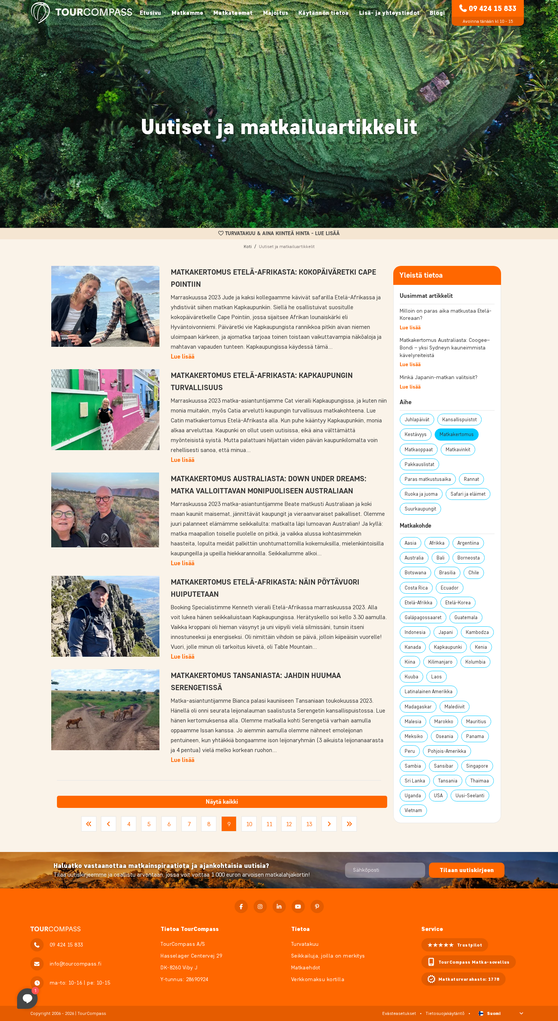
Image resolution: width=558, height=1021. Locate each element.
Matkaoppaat (419, 449)
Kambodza (477, 632)
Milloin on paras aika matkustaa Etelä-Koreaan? (446, 315)
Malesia (413, 721)
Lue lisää (182, 356)
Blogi (437, 12)
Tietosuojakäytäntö (445, 1013)
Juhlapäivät (417, 419)
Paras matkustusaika (428, 479)
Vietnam (413, 810)
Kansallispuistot (459, 419)
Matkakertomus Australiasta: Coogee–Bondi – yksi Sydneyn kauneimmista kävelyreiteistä (445, 347)
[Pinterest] (317, 906)
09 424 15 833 (492, 8)
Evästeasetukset (399, 1013)
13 (309, 824)
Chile (473, 572)
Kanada (413, 647)
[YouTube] (298, 906)
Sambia (413, 766)
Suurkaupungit (420, 509)
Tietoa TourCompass (190, 928)
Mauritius (476, 721)
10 (249, 824)
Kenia (481, 647)
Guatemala (466, 617)
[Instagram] (260, 906)
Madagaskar (418, 707)
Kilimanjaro (440, 662)
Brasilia (447, 572)
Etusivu (150, 12)
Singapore (477, 766)
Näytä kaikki (222, 801)
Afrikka (437, 543)
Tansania (447, 781)
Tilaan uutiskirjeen (467, 870)
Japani (445, 632)
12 (289, 824)
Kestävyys (416, 434)
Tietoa (300, 928)
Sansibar (443, 766)
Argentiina (468, 543)
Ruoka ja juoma (421, 494)
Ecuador (450, 588)
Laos (436, 677)
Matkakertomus (457, 434)
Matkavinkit (458, 449)
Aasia (410, 543)
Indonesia (415, 632)
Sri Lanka (415, 781)
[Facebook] (241, 906)
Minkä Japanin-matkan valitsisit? (439, 377)
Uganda (413, 795)
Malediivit (455, 707)
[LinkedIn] (279, 906)
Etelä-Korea (458, 602)
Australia (414, 558)
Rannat (471, 479)
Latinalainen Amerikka (428, 691)
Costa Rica (416, 588)
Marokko (443, 721)
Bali (441, 558)
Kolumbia (475, 662)
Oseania (444, 736)
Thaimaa (479, 781)
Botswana (415, 572)
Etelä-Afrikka (418, 602)
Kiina (410, 662)
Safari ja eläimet (468, 494)
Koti (248, 246)
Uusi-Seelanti (470, 795)
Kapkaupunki (448, 647)
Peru (410, 751)
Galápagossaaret (423, 617)
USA (438, 795)
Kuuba (411, 677)
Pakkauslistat (419, 464)
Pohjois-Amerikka (447, 751)
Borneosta (468, 558)
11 (269, 824)
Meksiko (414, 736)
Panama (475, 736)
